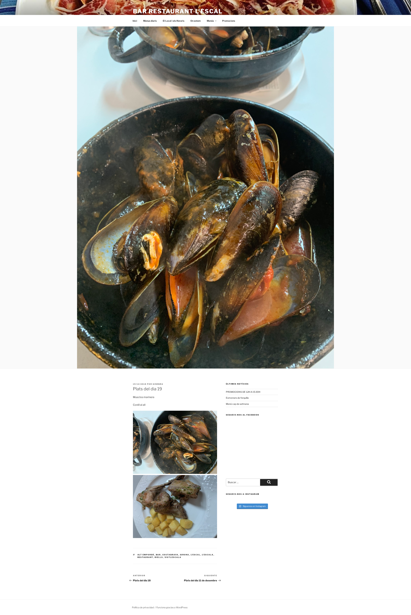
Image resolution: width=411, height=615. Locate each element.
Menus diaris (150, 20)
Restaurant (145, 557)
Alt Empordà (145, 555)
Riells (159, 557)
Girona (184, 555)
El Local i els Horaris (173, 20)
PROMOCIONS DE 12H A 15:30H (243, 391)
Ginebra (158, 384)
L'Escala (208, 555)
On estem (195, 20)
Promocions (228, 20)
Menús (210, 20)
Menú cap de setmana (237, 404)
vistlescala (173, 557)
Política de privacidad (143, 607)
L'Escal (196, 555)
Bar (158, 555)
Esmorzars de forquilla (237, 397)
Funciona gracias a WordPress (172, 607)
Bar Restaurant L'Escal (178, 11)
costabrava (170, 555)
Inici (135, 20)
